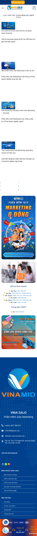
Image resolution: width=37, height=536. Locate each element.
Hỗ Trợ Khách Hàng (18, 2)
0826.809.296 (22, 298)
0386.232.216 (17, 295)
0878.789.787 (16, 293)
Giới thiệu (7, 502)
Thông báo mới (9, 514)
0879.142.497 (27, 295)
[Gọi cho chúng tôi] (6, 464)
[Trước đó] (18, 182)
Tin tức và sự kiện (9, 506)
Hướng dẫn (7, 510)
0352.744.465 (22, 302)
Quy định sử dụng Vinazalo (12, 486)
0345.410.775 (17, 300)
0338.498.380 (27, 300)
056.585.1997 (20, 312)
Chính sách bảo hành (10, 482)
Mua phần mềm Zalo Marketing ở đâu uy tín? (18, 70)
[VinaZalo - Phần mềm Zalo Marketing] (15, 8)
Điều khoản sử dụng (10, 474)
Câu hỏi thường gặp (10, 490)
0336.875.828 (26, 293)
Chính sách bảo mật (10, 479)
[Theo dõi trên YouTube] (8, 464)
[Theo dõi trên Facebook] (3, 464)
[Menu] (2, 8)
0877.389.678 (21, 291)
